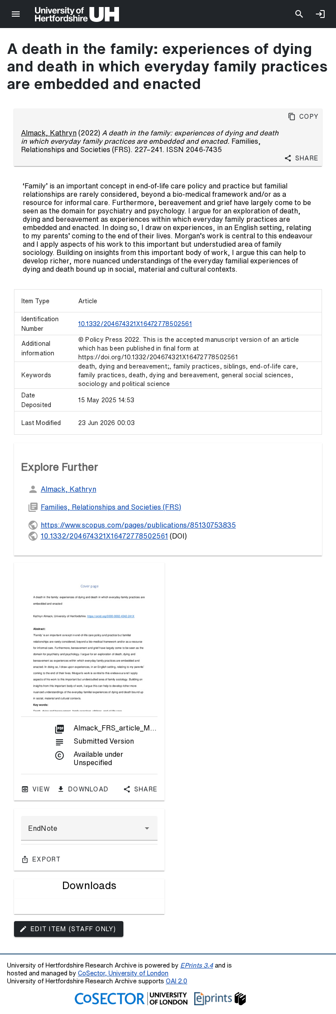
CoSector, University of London (123, 973)
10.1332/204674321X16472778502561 (135, 324)
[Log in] (320, 14)
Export (46, 859)
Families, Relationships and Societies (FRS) (111, 507)
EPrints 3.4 (196, 965)
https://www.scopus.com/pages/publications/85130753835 (138, 524)
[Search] (299, 14)
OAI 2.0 (176, 981)
